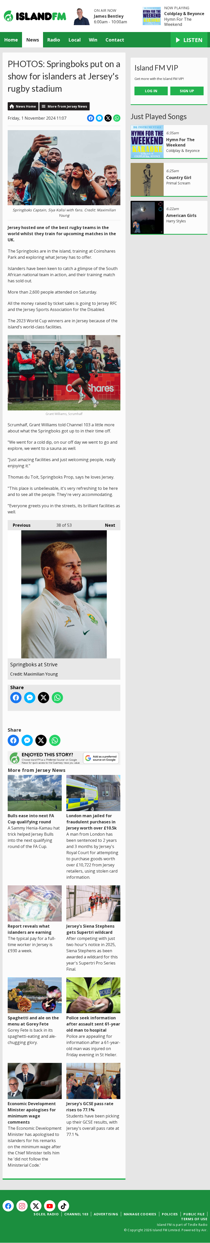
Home (11, 40)
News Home (26, 106)
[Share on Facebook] (90, 118)
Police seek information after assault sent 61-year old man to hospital (93, 1024)
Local (74, 40)
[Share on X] (108, 118)
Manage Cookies (140, 1214)
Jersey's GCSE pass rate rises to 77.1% (89, 1107)
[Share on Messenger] (99, 118)
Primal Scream (178, 183)
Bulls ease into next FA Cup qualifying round (31, 819)
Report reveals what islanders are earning (29, 929)
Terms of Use (194, 1219)
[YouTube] (49, 1205)
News (32, 40)
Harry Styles (176, 221)
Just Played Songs (159, 116)
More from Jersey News (67, 106)
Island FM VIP (156, 67)
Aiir (204, 1230)
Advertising (106, 1214)
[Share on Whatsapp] (116, 118)
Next (107, 525)
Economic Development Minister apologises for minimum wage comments (32, 1113)
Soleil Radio (46, 1214)
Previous (19, 525)
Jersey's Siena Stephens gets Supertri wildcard (90, 929)
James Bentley (108, 16)
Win (93, 40)
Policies (170, 1214)
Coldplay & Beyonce (184, 13)
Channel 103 (76, 1214)
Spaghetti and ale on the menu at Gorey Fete (33, 1021)
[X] (35, 1205)
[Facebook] (8, 1205)
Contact (115, 40)
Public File (194, 1214)
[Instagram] (22, 1205)
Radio (53, 40)
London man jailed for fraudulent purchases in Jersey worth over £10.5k (91, 822)
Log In (151, 90)
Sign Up (187, 90)
